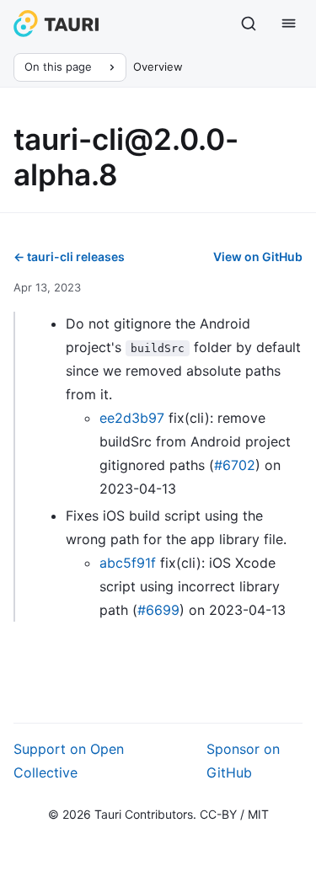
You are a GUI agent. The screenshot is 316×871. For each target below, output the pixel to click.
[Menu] (289, 23)
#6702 (234, 465)
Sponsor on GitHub (243, 760)
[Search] (248, 23)
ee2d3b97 (131, 417)
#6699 (158, 609)
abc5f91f (127, 562)
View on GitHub (258, 256)
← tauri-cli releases (69, 256)
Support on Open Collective (68, 760)
